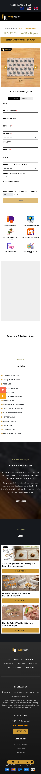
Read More (20, 571)
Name (6, 103)
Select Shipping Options (14, 173)
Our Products (8, 663)
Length (7, 149)
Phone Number (10, 118)
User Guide (33, 663)
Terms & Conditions (20, 744)
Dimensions (13, 28)
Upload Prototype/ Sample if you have (20, 191)
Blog (9, 659)
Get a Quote (21, 501)
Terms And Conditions (14, 668)
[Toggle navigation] (37, 17)
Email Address (10, 111)
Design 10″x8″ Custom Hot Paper (20, 40)
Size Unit (7, 133)
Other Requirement (11, 181)
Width (6, 157)
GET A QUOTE (20, 731)
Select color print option (15, 164)
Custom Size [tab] (14, 98)
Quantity (7, 142)
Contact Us (18, 659)
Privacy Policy (21, 663)
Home (7, 28)
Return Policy (29, 668)
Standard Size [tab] (26, 98)
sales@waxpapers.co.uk (21, 696)
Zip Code (7, 126)
